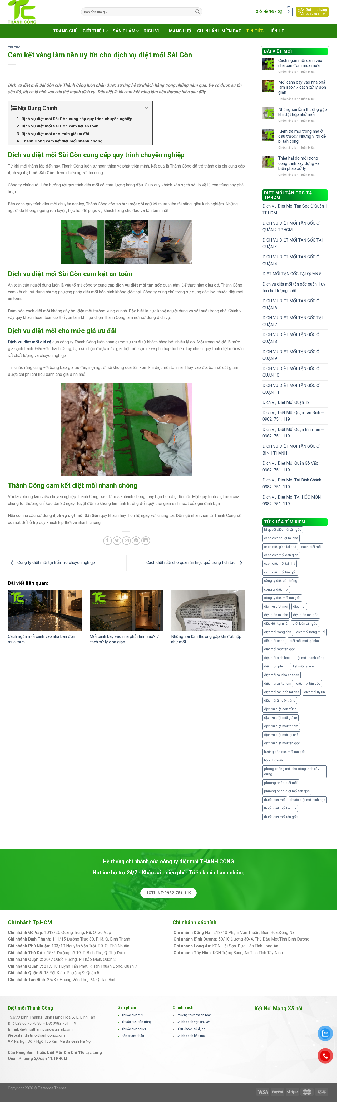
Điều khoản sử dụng (191, 1029)
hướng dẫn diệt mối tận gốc (284, 752)
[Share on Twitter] (117, 540)
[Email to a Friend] (126, 540)
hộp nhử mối (273, 760)
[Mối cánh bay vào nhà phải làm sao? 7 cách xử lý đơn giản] (126, 610)
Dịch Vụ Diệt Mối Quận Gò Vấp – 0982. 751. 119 (292, 467)
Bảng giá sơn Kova (134, 959)
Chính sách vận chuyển (194, 1022)
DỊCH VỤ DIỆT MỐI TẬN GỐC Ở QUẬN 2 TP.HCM (290, 227)
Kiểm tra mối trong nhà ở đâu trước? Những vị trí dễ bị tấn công (302, 136)
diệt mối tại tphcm (277, 683)
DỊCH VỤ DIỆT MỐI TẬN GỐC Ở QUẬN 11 (290, 389)
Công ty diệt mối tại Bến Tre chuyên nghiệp (55, 562)
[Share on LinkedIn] (145, 540)
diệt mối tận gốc (308, 683)
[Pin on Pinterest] (136, 540)
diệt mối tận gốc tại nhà (281, 692)
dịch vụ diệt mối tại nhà (281, 735)
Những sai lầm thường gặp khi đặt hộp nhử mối (302, 112)
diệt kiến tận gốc (305, 624)
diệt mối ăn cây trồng (279, 700)
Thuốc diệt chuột (134, 1029)
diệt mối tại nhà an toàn (281, 675)
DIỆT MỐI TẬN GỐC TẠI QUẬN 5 (291, 273)
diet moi (299, 606)
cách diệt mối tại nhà (279, 563)
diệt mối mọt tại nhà (304, 641)
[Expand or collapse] (146, 108)
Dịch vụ (152, 30)
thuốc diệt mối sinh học (307, 800)
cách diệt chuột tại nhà (281, 538)
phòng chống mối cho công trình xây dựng (291, 771)
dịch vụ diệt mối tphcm (281, 726)
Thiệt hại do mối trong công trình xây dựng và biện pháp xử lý (298, 163)
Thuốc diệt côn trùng (137, 1022)
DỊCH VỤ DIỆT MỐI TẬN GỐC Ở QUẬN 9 (290, 355)
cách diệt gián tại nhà (280, 547)
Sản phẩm (124, 30)
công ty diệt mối (276, 589)
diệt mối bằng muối (310, 632)
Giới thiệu (94, 30)
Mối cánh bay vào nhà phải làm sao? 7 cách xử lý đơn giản (124, 639)
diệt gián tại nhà (276, 615)
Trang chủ (65, 30)
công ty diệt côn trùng (280, 581)
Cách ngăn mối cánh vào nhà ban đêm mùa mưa (300, 63)
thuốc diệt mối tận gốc (281, 817)
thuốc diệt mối (274, 800)
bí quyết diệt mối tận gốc (282, 530)
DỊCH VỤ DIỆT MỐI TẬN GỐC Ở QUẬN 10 (290, 372)
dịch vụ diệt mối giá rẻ (280, 718)
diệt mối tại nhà (303, 666)
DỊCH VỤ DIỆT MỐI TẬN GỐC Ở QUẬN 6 (290, 304)
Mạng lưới (180, 30)
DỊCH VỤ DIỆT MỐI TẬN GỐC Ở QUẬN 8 (290, 338)
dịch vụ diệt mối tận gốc (282, 743)
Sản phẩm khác (133, 1036)
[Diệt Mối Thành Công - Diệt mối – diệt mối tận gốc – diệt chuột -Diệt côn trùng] (40, 12)
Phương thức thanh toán (194, 1015)
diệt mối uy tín (314, 692)
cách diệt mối (311, 547)
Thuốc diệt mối (132, 1015)
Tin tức (255, 30)
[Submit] (197, 11)
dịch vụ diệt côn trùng (280, 709)
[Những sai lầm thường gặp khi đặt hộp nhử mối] (208, 610)
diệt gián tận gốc (305, 615)
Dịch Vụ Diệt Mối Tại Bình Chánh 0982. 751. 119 (291, 483)
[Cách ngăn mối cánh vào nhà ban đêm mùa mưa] (45, 610)
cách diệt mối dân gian (281, 555)
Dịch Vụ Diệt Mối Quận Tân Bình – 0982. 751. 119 (293, 416)
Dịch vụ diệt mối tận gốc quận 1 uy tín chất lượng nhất (293, 287)
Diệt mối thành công (310, 658)
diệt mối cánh (274, 641)
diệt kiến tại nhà (276, 624)
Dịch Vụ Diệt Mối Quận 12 (286, 402)
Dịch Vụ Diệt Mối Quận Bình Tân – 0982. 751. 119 (293, 433)
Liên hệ (276, 30)
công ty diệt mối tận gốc (282, 598)
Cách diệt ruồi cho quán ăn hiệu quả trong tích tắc (191, 562)
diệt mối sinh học (277, 658)
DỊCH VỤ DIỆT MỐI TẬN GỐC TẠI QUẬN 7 (292, 321)
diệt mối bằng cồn (277, 632)
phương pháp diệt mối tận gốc (287, 791)
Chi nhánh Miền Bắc (219, 30)
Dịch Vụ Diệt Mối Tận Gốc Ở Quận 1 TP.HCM (294, 209)
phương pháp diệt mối (281, 783)
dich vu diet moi (276, 606)
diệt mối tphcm (275, 666)
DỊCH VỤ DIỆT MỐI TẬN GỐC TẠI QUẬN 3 (292, 243)
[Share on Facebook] (107, 540)
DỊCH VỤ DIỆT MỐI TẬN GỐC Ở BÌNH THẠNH (290, 450)
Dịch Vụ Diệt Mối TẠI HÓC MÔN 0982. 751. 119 (291, 500)
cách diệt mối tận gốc (280, 572)
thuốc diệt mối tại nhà (280, 808)
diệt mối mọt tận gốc (279, 649)
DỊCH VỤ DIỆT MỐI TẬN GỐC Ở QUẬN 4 (290, 260)
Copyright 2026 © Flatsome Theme (37, 1088)
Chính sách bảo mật (191, 1036)
